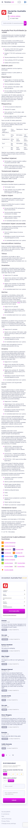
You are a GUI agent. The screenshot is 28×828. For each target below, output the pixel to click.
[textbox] (14, 23)
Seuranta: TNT (19, 552)
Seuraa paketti (5, 811)
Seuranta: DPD (20, 556)
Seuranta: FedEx (19, 549)
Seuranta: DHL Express (9, 546)
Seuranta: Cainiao (8, 556)
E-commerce (5, 814)
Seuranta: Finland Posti (9, 542)
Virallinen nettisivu (15, 16)
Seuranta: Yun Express (9, 559)
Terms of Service (6, 818)
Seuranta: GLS (7, 552)
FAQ (2, 816)
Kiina (18, 302)
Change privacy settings (8, 823)
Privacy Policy (5, 821)
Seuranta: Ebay (20, 566)
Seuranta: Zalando (8, 569)
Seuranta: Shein (21, 563)
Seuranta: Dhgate (8, 566)
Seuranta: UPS (7, 549)
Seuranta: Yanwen (8, 563)
